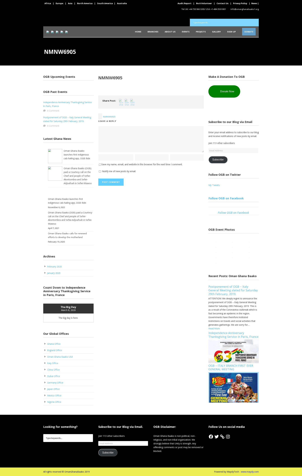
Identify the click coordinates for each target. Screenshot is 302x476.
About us (170, 31)
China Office (53, 369)
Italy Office (52, 363)
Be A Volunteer (204, 3)
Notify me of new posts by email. (119, 171)
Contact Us (222, 3)
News (254, 3)
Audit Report (184, 3)
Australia (122, 3)
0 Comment (53, 110)
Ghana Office (54, 343)
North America (84, 3)
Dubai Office (53, 376)
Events (186, 31)
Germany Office (55, 382)
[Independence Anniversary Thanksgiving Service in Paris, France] (233, 350)
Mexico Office (54, 395)
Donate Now (227, 91)
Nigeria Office (54, 401)
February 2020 (54, 266)
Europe (59, 3)
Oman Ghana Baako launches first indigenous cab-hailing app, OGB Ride (77, 154)
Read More (214, 328)
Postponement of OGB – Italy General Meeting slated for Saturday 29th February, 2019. (233, 290)
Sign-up (231, 31)
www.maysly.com (250, 471)
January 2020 (53, 272)
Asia (70, 3)
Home (138, 31)
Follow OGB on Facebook (226, 198)
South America (105, 3)
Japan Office (53, 389)
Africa (48, 3)
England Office (54, 350)
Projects (201, 31)
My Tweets (214, 185)
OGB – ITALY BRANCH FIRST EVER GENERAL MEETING (230, 367)
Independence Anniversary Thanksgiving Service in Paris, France (233, 334)
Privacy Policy (240, 3)
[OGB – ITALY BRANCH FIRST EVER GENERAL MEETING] (233, 387)
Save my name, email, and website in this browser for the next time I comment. (141, 164)
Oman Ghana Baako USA (60, 356)
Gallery (216, 31)
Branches (153, 31)
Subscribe (218, 159)
